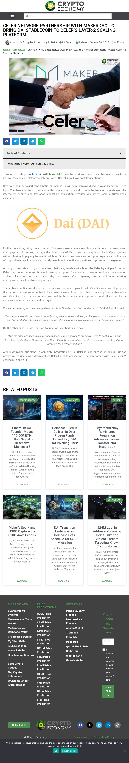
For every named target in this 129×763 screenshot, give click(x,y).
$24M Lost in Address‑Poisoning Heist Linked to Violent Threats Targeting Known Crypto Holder (107, 537)
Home (6, 49)
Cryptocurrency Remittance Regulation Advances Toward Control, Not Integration (107, 437)
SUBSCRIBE (108, 691)
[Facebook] (80, 725)
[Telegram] (99, 725)
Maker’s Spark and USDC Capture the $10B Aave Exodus (22, 531)
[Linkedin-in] (108, 725)
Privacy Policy (81, 737)
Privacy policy (69, 751)
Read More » (22, 485)
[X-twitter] (90, 725)
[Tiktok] (117, 725)
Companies (18, 49)
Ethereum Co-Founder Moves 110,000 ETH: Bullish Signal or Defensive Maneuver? (22, 437)
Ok (56, 751)
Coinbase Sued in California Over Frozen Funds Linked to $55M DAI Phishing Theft (65, 435)
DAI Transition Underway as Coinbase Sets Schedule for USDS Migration (65, 535)
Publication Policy (103, 737)
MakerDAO (55, 174)
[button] (12, 16)
